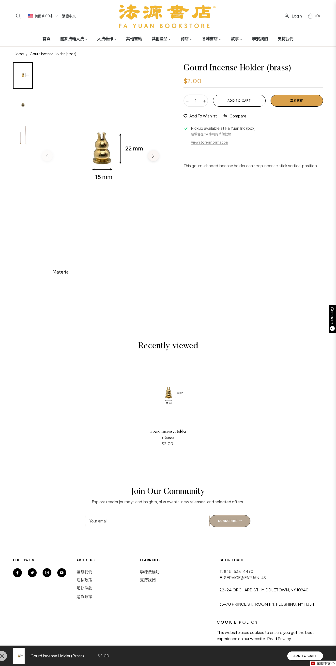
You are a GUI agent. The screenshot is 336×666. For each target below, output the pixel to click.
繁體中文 (69, 16)
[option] (100, 152)
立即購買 (296, 100)
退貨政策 (84, 596)
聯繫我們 (84, 571)
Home (19, 53)
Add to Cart (305, 656)
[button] (18, 16)
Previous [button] (47, 155)
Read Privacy (279, 638)
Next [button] (153, 155)
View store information (209, 142)
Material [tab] (61, 272)
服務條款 (84, 588)
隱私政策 (84, 579)
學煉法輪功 (150, 571)
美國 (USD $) (44, 16)
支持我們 (148, 579)
